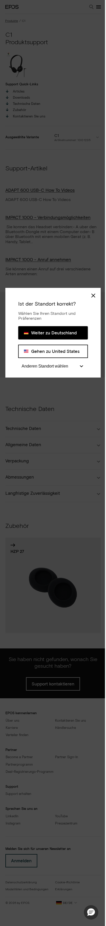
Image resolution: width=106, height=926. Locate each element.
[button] (91, 912)
